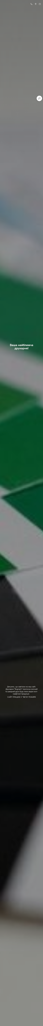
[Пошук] (39, 98)
